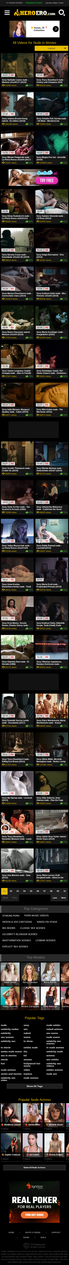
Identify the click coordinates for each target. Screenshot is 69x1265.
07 (44, 891)
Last (55, 898)
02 (11, 891)
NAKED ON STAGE (47, 922)
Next (63, 898)
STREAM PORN (10, 915)
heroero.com (40, 1244)
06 (38, 891)
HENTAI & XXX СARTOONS (17, 922)
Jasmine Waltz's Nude (54, 3)
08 (51, 891)
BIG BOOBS (8, 928)
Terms (26, 1237)
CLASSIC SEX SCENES (32, 928)
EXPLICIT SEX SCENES (15, 946)
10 (64, 891)
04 (24, 891)
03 (18, 891)
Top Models (36, 957)
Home (11, 1232)
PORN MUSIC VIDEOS (36, 915)
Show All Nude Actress (34, 1167)
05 (31, 891)
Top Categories (36, 909)
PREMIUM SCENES (34, 3)
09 (58, 891)
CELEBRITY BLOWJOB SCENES (19, 934)
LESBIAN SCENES (45, 940)
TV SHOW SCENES (14, 3)
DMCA (43, 1237)
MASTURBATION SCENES (16, 940)
